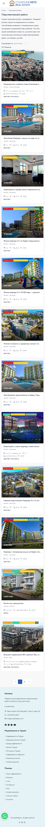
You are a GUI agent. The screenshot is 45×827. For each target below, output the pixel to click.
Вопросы (9, 777)
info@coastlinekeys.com (15, 718)
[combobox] (20, 43)
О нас (8, 781)
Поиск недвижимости (13, 774)
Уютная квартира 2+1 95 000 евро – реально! (22, 292)
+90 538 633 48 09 (13, 715)
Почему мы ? (10, 785)
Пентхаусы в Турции (13, 751)
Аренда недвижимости (14, 743)
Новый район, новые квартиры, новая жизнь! (21, 446)
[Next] (29, 682)
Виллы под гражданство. (14, 603)
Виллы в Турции (11, 747)
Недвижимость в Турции (14, 736)
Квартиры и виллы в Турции (15, 740)
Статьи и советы (12, 796)
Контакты (9, 799)
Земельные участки (13, 758)
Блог (8, 788)
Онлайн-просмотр (12, 762)
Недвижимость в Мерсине (15, 754)
